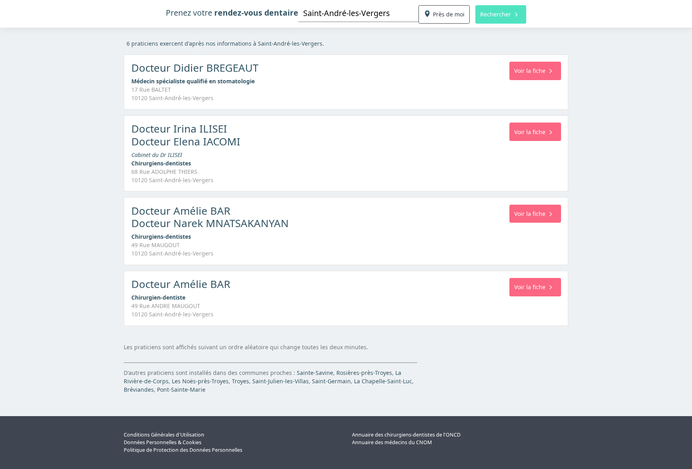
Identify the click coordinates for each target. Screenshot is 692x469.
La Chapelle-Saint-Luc (383, 381)
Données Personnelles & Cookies (162, 442)
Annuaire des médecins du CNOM (392, 442)
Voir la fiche (529, 70)
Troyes (240, 381)
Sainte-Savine (315, 372)
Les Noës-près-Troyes (200, 381)
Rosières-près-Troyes (364, 372)
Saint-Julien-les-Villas (280, 381)
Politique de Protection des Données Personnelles (183, 450)
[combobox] (358, 13)
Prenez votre (232, 12)
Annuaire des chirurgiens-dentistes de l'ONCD (406, 434)
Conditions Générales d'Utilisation (164, 434)
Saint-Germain (331, 381)
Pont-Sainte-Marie (181, 389)
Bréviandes (139, 389)
